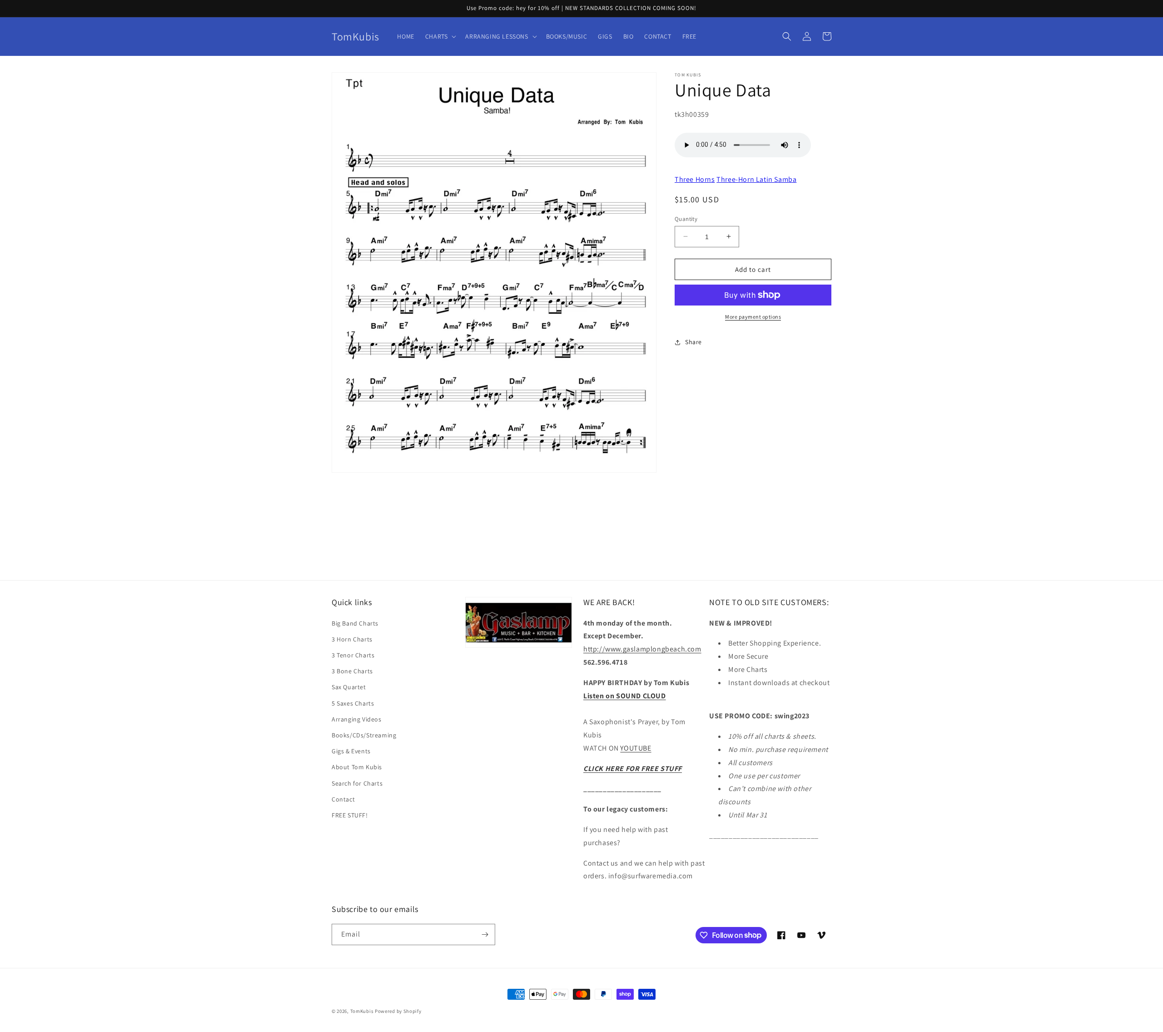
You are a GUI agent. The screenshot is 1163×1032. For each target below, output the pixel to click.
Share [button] (693, 342)
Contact (343, 799)
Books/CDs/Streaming (364, 735)
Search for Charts (357, 783)
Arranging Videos (357, 719)
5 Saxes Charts (353, 703)
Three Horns (695, 179)
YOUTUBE (635, 748)
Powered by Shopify (398, 1011)
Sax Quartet (349, 687)
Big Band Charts (355, 623)
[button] (440, 36)
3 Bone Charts (352, 671)
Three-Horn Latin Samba (756, 179)
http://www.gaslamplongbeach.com (642, 649)
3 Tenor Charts (353, 655)
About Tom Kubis (357, 767)
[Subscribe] (485, 934)
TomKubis (362, 1011)
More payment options (753, 316)
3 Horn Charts (352, 639)
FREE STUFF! (350, 815)
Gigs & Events (351, 751)
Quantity (686, 218)
